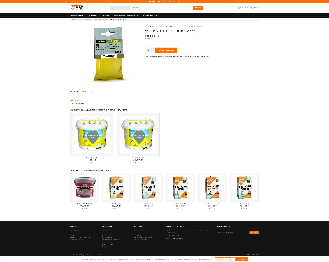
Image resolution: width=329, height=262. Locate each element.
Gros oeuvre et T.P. (76, 16)
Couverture (106, 16)
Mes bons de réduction (140, 239)
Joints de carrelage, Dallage (101, 19)
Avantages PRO (106, 235)
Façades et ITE (92, 16)
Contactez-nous (107, 230)
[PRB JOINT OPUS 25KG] (180, 187)
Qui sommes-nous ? (107, 237)
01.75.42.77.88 (182, 235)
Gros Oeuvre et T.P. (75, 230)
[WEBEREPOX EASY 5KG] (91, 134)
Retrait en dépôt (107, 233)
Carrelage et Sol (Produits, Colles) (85, 19)
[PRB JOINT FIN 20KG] (116, 187)
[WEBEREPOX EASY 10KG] (138, 134)
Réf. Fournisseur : (171, 26)
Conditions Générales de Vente (111, 239)
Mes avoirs (137, 233)
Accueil (73, 19)
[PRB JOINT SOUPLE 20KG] (244, 187)
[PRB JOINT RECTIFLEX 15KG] (212, 187)
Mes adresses (138, 235)
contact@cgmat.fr (177, 238)
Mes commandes (138, 230)
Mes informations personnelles (143, 237)
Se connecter (244, 7)
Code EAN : (190, 26)
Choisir (219, 259)
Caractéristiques (87, 91)
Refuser (229, 259)
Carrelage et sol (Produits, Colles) (126, 16)
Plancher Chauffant (150, 16)
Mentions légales (107, 242)
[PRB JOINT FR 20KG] (148, 187)
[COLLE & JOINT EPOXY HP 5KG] (84, 187)
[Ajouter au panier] (91, 158)
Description (74, 91)
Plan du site (105, 246)
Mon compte (138, 226)
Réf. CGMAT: (149, 26)
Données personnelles (108, 244)
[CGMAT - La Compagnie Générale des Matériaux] (76, 8)
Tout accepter (241, 259)
